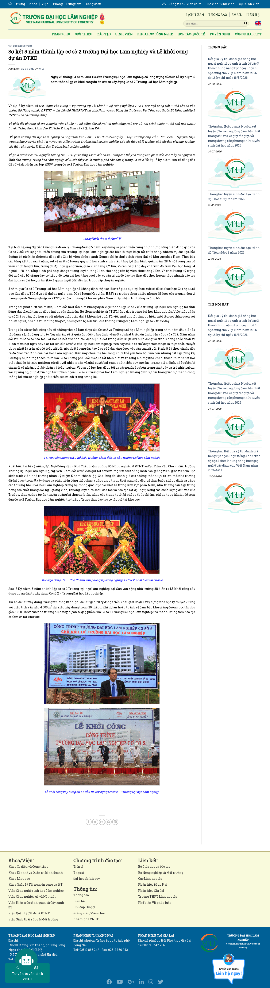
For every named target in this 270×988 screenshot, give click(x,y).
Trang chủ (61, 34)
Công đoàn (93, 4)
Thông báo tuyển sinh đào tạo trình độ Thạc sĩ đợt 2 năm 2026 (234, 196)
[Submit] (246, 23)
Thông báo (217, 15)
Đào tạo (104, 34)
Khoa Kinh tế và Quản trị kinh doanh (35, 873)
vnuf (41, 69)
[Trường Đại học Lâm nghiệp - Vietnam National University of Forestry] (56, 19)
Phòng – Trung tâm (67, 4)
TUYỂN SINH (220, 34)
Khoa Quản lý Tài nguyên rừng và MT (35, 884)
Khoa (33, 4)
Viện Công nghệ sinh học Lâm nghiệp (36, 891)
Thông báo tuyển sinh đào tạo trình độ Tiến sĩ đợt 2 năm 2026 (234, 250)
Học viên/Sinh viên (220, 4)
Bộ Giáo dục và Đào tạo (154, 866)
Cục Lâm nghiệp (150, 879)
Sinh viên (124, 34)
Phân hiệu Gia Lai (151, 891)
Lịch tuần (195, 15)
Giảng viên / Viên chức (184, 4)
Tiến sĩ (78, 866)
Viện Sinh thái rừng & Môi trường (33, 919)
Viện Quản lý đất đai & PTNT (29, 913)
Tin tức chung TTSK (20, 46)
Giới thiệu (84, 34)
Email (237, 15)
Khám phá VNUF (86, 919)
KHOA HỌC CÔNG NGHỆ (155, 34)
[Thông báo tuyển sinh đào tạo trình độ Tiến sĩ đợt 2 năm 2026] (235, 279)
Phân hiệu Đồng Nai (152, 884)
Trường (19, 4)
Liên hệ (252, 15)
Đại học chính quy (86, 879)
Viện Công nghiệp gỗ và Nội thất (32, 896)
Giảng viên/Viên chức (89, 913)
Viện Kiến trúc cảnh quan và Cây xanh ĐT (36, 905)
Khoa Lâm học (19, 879)
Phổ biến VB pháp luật (154, 903)
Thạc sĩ (78, 873)
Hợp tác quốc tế (191, 34)
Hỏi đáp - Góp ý (84, 907)
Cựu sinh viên (249, 4)
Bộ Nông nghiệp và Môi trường (160, 873)
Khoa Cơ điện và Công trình (28, 866)
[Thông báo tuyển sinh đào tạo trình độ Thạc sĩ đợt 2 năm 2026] (235, 226)
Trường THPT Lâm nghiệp (157, 896)
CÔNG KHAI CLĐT (248, 34)
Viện (45, 4)
